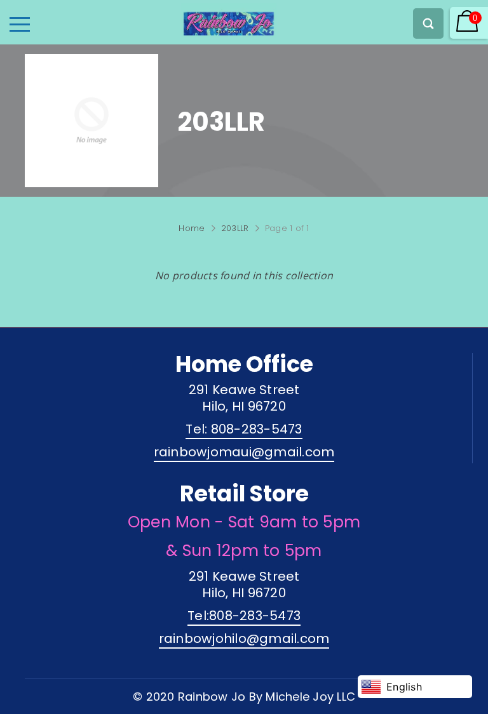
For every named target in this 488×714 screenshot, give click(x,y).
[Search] (428, 23)
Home (192, 228)
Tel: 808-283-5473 (244, 429)
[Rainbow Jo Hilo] (206, 20)
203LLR (235, 228)
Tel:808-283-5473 (244, 616)
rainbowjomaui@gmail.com (244, 452)
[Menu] (20, 24)
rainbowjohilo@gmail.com (244, 638)
